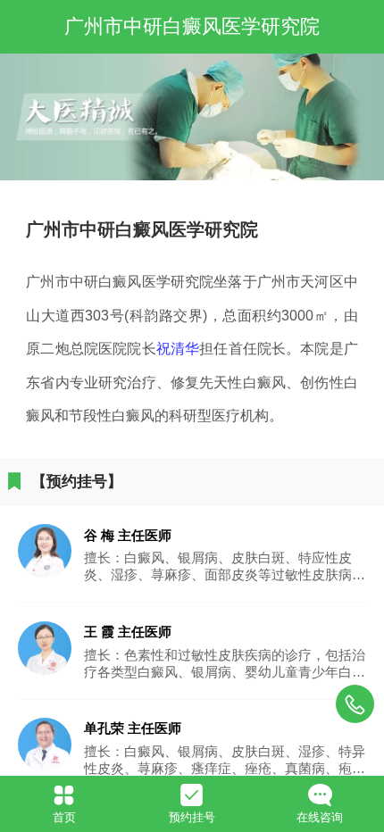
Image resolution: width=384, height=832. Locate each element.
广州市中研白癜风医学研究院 (192, 26)
